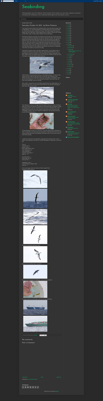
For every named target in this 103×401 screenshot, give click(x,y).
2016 (68, 42)
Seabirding (33, 7)
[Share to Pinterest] (46, 335)
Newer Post (24, 377)
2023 (68, 30)
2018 (68, 39)
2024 (68, 28)
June (69, 59)
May (69, 61)
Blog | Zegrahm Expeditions (73, 137)
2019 (68, 37)
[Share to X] (43, 335)
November (70, 47)
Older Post (59, 377)
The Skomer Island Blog (72, 99)
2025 (68, 26)
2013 (68, 70)
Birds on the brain (71, 116)
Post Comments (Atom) (32, 379)
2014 (68, 68)
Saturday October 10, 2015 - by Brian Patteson (74, 51)
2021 (68, 33)
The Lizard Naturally (71, 111)
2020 (68, 35)
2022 (68, 32)
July (69, 57)
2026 (68, 24)
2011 (68, 73)
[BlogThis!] (41, 335)
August (69, 55)
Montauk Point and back (71, 96)
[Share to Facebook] (44, 335)
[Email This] (40, 335)
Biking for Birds (70, 131)
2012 (68, 72)
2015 (68, 44)
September (70, 54)
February (70, 64)
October (70, 49)
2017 (68, 40)
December (70, 45)
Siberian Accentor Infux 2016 (72, 128)
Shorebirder (70, 95)
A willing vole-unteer (71, 100)
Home (42, 377)
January (70, 66)
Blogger (57, 391)
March (69, 62)
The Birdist (69, 104)
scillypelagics (70, 127)
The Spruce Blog (70, 121)
